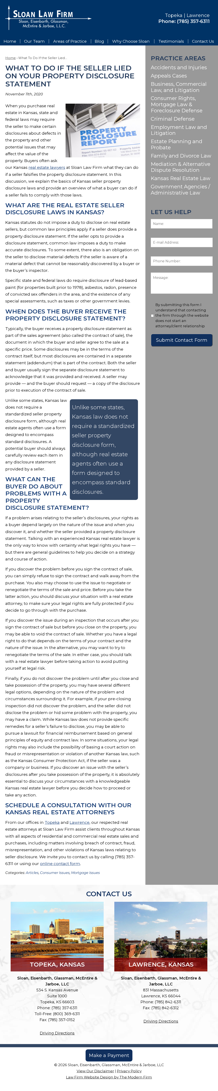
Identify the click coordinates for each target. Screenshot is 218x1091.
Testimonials (171, 41)
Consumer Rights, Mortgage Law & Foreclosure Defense (176, 104)
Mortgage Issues (85, 873)
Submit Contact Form (181, 340)
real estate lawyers (47, 167)
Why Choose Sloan (131, 41)
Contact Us (203, 41)
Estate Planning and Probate (176, 144)
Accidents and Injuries (179, 67)
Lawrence (79, 822)
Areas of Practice (70, 41)
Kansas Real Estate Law (180, 178)
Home (10, 41)
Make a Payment (109, 1055)
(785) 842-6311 (168, 1002)
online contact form (60, 863)
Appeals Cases (169, 76)
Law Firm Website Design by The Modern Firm (109, 1077)
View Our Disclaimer (95, 1071)
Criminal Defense (173, 119)
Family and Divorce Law (181, 156)
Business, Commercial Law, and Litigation (179, 87)
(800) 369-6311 (66, 1014)
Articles (32, 873)
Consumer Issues (55, 873)
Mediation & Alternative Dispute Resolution (180, 167)
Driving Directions (57, 1033)
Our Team (34, 41)
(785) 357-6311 (193, 21)
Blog (99, 41)
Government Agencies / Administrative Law (180, 189)
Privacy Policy (129, 1071)
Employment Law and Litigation (179, 130)
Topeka (52, 822)
